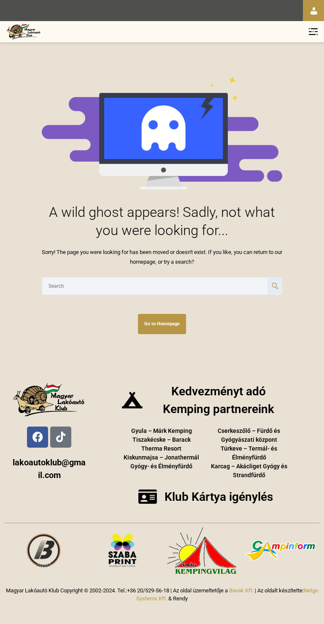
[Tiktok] (60, 437)
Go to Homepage (162, 324)
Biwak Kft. (241, 590)
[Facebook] (37, 437)
